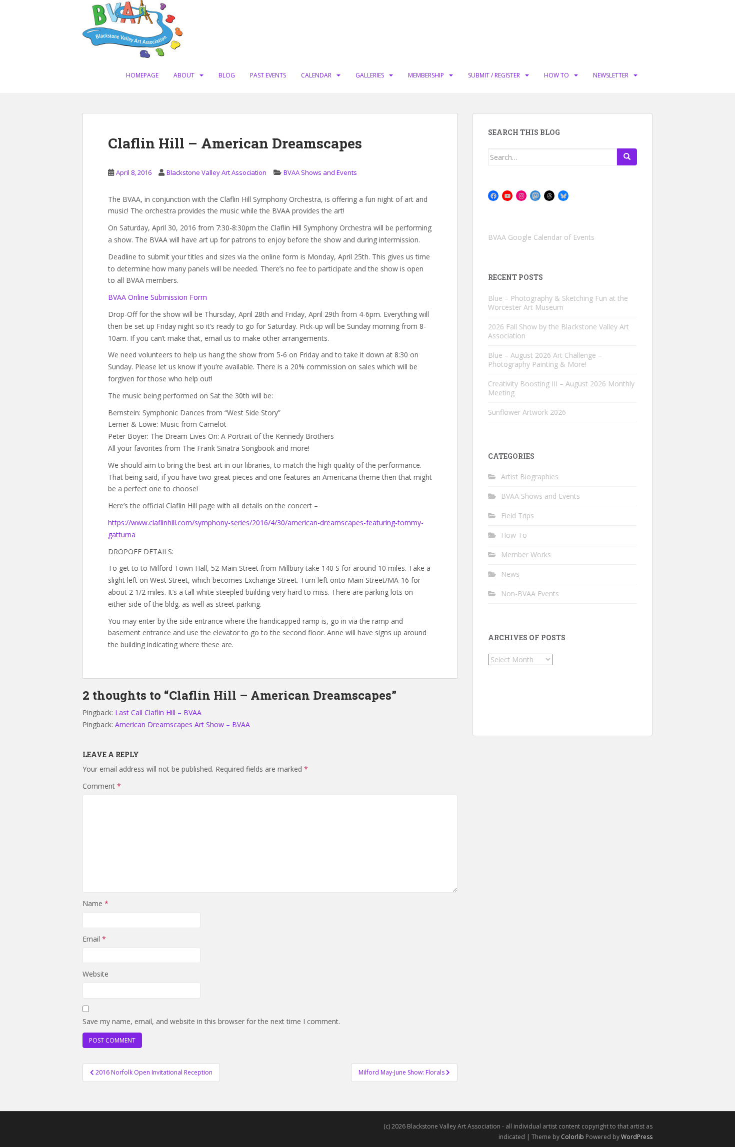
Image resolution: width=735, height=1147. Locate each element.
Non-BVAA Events (530, 593)
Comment (101, 786)
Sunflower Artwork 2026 (527, 412)
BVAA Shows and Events (320, 172)
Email (94, 939)
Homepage (142, 75)
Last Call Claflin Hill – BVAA (158, 712)
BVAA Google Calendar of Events (541, 237)
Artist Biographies (529, 476)
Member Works (526, 554)
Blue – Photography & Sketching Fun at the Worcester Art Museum (558, 302)
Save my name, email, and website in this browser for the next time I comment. (211, 1021)
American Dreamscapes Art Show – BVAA (182, 724)
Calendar (316, 75)
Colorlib (572, 1137)
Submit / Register (494, 75)
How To (556, 75)
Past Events (268, 75)
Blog (226, 75)
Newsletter (610, 75)
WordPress (636, 1137)
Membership (426, 75)
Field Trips (517, 515)
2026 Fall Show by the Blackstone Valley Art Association (558, 331)
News (510, 574)
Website (95, 974)
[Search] (627, 156)
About (184, 75)
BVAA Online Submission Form (157, 297)
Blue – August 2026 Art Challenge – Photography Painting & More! (545, 359)
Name (95, 903)
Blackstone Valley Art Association (216, 172)
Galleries (370, 75)
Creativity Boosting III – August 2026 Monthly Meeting (561, 388)
